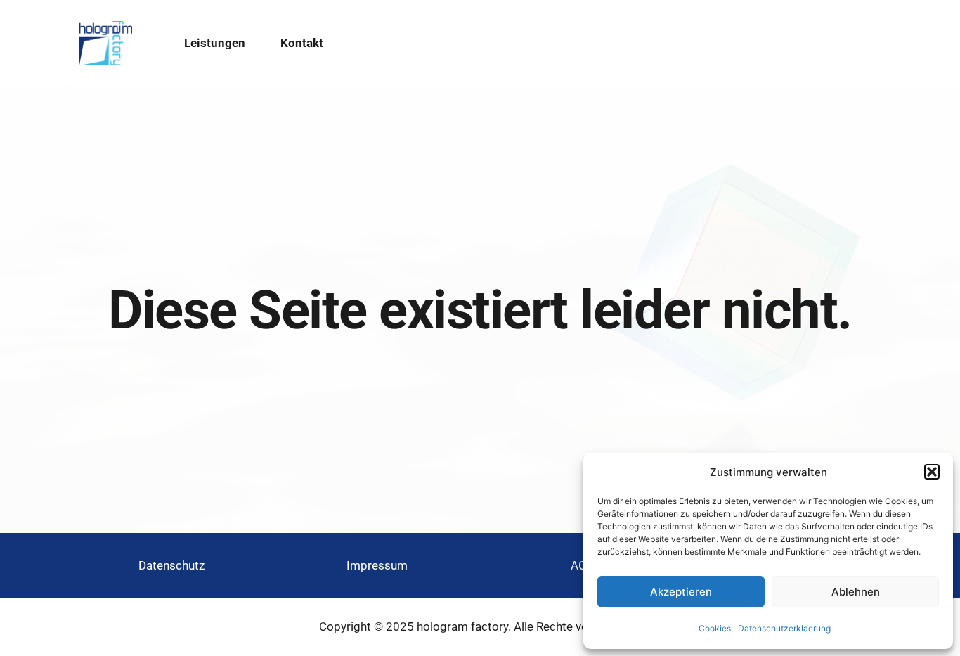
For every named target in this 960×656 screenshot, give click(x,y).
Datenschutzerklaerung (784, 628)
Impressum (377, 565)
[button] (932, 472)
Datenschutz (171, 565)
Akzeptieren (681, 591)
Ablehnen (855, 591)
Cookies (715, 628)
